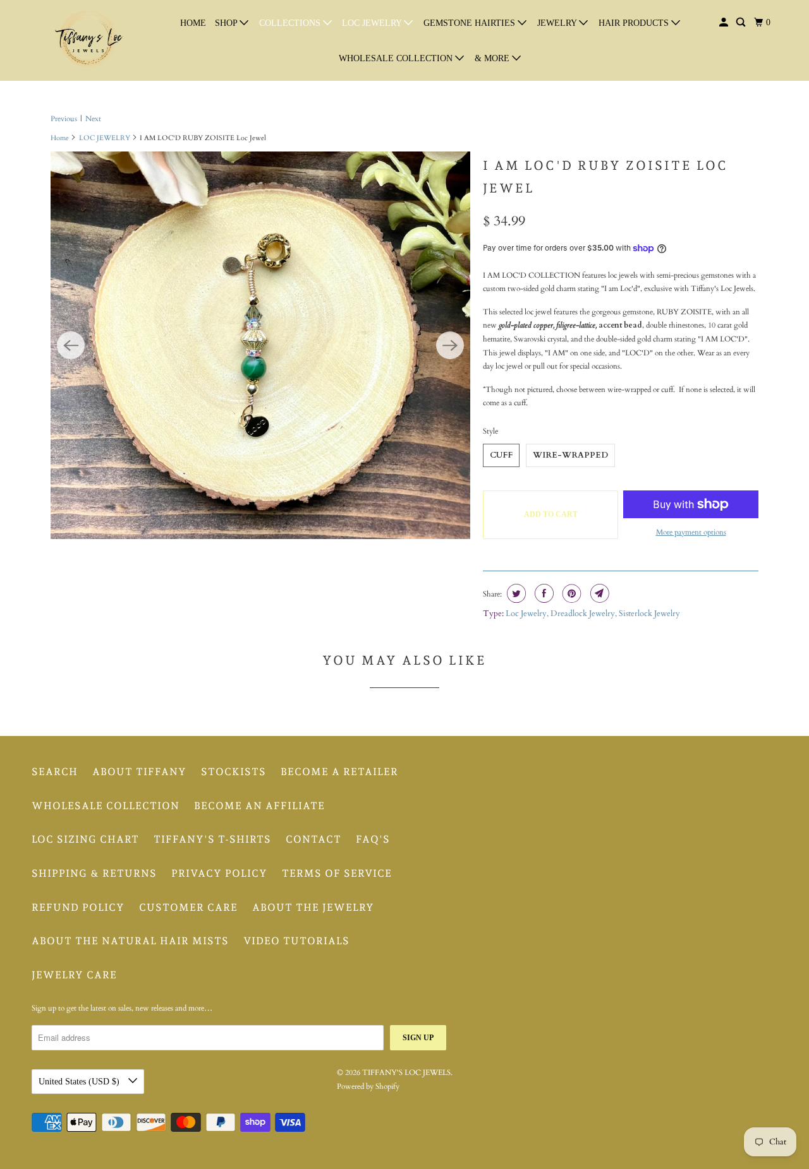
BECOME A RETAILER (339, 772)
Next (93, 119)
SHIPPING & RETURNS (94, 873)
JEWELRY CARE (74, 975)
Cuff (501, 455)
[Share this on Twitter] (515, 593)
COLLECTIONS (291, 23)
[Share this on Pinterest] (570, 593)
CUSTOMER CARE (188, 907)
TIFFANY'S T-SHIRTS (212, 839)
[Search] (742, 22)
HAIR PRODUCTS (635, 23)
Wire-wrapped (570, 455)
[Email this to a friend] (598, 593)
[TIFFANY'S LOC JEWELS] (88, 40)
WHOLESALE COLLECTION (397, 58)
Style (490, 431)
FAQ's (373, 839)
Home (60, 138)
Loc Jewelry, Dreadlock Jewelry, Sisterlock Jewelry (593, 613)
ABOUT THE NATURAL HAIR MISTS (130, 941)
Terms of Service (337, 873)
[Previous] (71, 345)
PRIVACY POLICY (219, 873)
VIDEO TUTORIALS (296, 941)
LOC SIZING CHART (85, 839)
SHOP (227, 23)
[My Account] (725, 22)
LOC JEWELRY (373, 23)
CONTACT (313, 839)
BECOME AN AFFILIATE (259, 806)
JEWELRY (558, 23)
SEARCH (55, 772)
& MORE (493, 58)
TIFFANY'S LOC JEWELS (406, 1072)
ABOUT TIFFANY (139, 772)
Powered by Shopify (368, 1086)
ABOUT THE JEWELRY (313, 907)
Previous (64, 119)
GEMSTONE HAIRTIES (470, 23)
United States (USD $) (80, 1081)
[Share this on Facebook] (543, 593)
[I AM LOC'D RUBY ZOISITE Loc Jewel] (260, 344)
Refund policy (78, 907)
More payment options (691, 532)
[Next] (450, 345)
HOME (193, 23)
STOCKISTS (233, 772)
